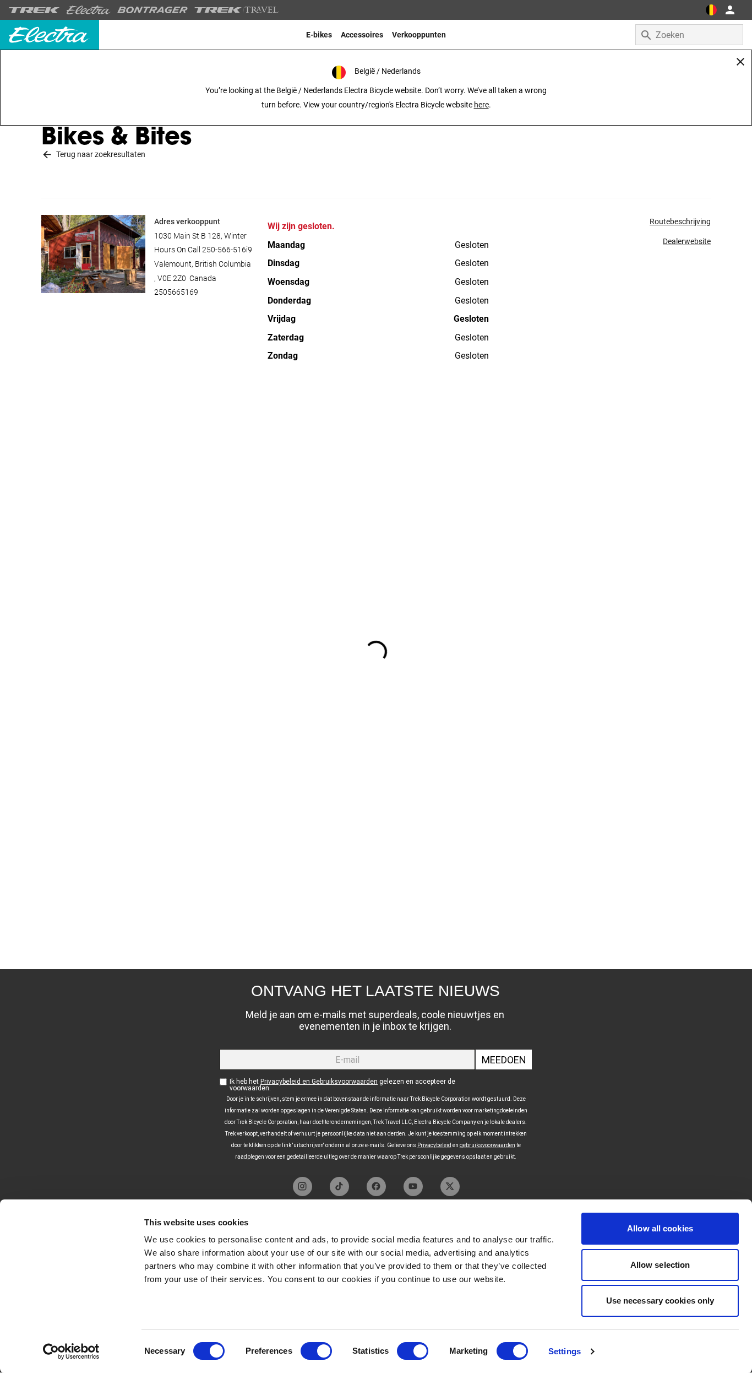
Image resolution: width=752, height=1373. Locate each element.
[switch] (316, 1351)
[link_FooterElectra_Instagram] (302, 1186)
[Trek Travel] (236, 10)
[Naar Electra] (89, 10)
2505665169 (176, 292)
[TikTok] (339, 1186)
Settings (564, 1351)
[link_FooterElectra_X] (450, 1186)
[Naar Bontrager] (152, 10)
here (481, 104)
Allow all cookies (660, 1228)
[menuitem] (319, 35)
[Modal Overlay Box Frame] (376, 1070)
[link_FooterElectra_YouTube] (413, 1186)
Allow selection (660, 1264)
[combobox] (689, 34)
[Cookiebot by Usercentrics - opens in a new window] (71, 1351)
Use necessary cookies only (660, 1300)
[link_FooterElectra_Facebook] (376, 1186)
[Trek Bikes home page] (34, 10)
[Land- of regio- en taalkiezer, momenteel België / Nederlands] (711, 9)
